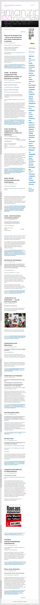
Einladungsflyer (6, 451)
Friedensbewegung (17, 67)
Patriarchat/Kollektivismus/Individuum (9, 369)
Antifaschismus (22, 121)
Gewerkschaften (13, 563)
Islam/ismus (6, 123)
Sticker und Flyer (30, 21)
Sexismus (31, 163)
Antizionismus (6, 67)
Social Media (15, 23)
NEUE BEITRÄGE (11, 21)
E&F (14, 80)
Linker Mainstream (7, 65)
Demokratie (32, 85)
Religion (14, 124)
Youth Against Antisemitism (12, 188)
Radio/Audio (19, 169)
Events (5, 405)
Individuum (32, 103)
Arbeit (30, 79)
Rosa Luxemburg (22, 254)
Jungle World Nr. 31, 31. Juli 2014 (14, 272)
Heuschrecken (12, 209)
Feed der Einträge (31, 189)
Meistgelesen (17, 21)
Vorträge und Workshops (8, 23)
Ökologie (31, 184)
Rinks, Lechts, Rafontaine (12, 569)
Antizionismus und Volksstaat (13, 376)
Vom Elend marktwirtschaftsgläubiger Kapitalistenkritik (12, 541)
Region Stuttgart (19, 65)
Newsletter (19, 23)
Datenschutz (15, 601)
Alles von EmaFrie (11, 404)
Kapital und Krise (22, 64)
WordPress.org (31, 191)
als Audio (18, 99)
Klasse (21, 563)
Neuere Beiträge (23, 31)
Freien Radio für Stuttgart (13, 356)
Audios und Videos (23, 21)
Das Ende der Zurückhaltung (12, 260)
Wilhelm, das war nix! (13, 388)
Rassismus (17, 123)
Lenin (30, 124)
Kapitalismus (6, 171)
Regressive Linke (21, 123)
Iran (29, 105)
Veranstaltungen (22, 207)
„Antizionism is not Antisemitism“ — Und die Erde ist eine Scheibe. (11, 300)
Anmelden (30, 188)
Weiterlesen (9, 62)
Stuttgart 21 (30, 172)
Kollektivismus (10, 171)
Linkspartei (23, 67)
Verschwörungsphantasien (32, 176)
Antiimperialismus (16, 252)
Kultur (33, 122)
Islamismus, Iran (22, 119)
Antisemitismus (19, 66)
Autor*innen (24, 23)
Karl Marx (31, 114)
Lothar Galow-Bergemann (13, 65)
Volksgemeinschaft (7, 173)
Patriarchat (31, 131)
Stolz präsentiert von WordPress (22, 601)
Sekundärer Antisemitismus (13, 464)
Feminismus (31, 92)
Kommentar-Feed (31, 190)
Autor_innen (11, 432)
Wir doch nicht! (9, 438)
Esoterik (30, 91)
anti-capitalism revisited (12, 5)
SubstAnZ (5, 92)
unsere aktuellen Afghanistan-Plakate (16, 482)
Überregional (12, 121)
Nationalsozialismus (21, 171)
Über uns (29, 23)
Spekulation (31, 171)
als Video (22, 99)
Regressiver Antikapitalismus (8, 124)
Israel (20, 67)
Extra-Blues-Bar (6, 87)
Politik (5, 254)
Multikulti (14, 123)
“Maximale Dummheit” (13, 549)
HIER (23, 331)
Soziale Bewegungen (7, 121)
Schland (10, 66)
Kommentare (11, 336)
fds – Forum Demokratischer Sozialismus (18, 52)
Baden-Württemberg (7, 53)
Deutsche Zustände (11, 67)
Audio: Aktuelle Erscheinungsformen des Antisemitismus (11, 180)
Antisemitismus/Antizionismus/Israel (14, 64)
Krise (30, 123)
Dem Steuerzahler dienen (11, 412)
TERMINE (6, 21)
